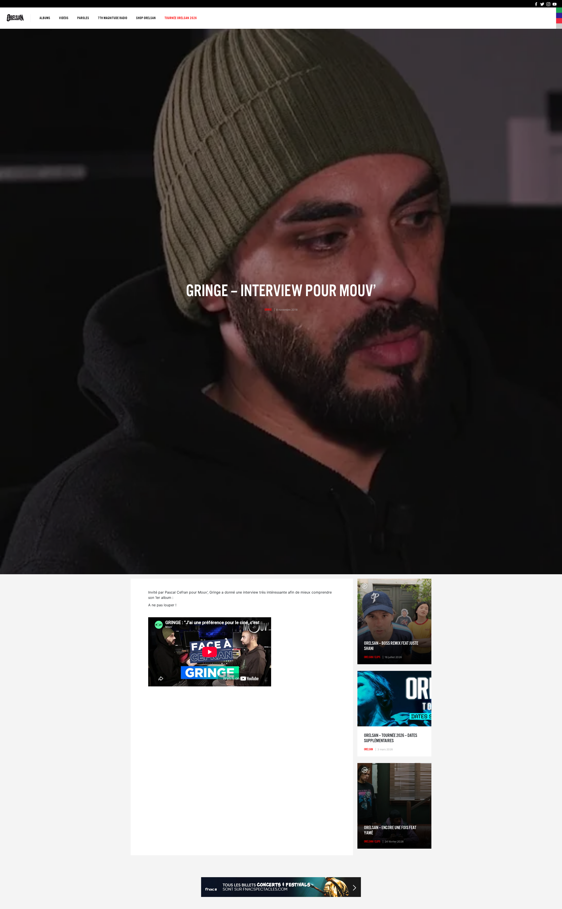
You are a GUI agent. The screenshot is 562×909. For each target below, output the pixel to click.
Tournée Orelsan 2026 (181, 18)
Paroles (83, 18)
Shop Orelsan (146, 18)
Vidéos (63, 18)
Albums (45, 18)
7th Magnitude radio (112, 18)
